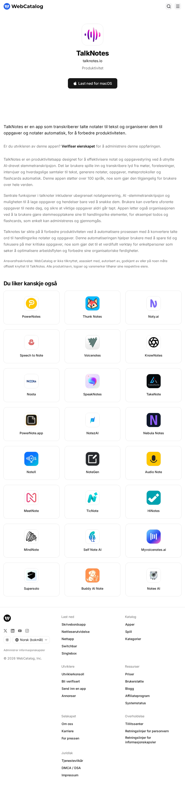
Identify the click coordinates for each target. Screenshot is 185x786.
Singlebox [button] (69, 653)
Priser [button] (129, 674)
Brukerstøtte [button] (134, 681)
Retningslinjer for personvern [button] (147, 731)
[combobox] (31, 639)
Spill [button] (128, 631)
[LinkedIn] (12, 631)
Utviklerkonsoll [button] (73, 674)
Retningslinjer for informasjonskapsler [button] (140, 740)
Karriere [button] (68, 731)
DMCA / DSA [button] (71, 768)
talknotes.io (92, 61)
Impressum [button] (70, 775)
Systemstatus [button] (135, 703)
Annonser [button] (69, 696)
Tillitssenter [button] (134, 724)
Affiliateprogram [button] (137, 696)
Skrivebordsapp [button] (74, 624)
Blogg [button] (129, 688)
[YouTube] (20, 631)
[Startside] (23, 6)
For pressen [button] (70, 738)
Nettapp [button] (68, 639)
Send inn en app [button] (74, 688)
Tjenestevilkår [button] (72, 761)
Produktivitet (92, 68)
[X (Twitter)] (5, 631)
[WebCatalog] (7, 618)
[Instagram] (27, 631)
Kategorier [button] (133, 639)
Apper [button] (129, 624)
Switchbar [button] (69, 646)
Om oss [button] (67, 724)
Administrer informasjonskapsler (24, 650)
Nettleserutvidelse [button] (76, 631)
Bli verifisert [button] (71, 681)
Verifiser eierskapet (78, 146)
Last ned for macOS (95, 83)
